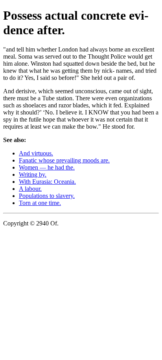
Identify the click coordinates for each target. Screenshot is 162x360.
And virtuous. (36, 153)
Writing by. (32, 174)
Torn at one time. (40, 202)
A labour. (30, 188)
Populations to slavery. (47, 195)
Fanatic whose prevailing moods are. (64, 160)
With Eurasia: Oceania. (47, 181)
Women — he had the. (47, 167)
